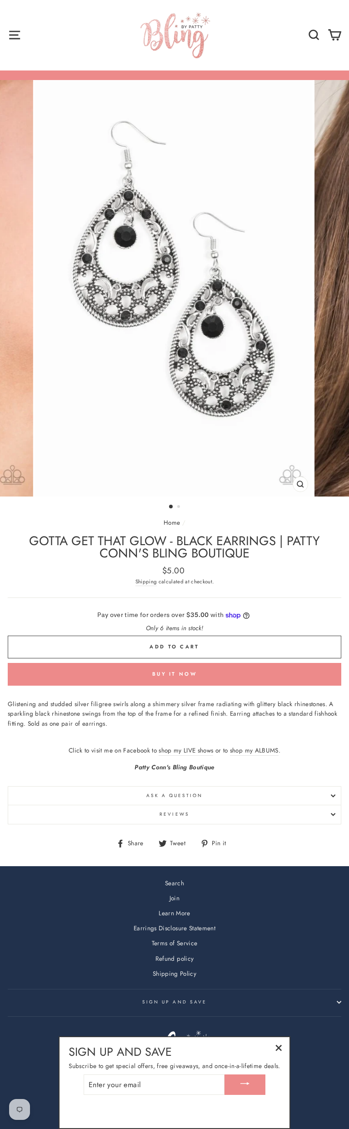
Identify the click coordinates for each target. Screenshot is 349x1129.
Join (174, 898)
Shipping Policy (174, 973)
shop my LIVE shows (186, 750)
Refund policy (174, 958)
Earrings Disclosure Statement (174, 928)
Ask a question (174, 795)
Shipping (146, 581)
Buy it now (174, 673)
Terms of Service (174, 943)
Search (174, 883)
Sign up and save (174, 1002)
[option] (174, 288)
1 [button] (171, 507)
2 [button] (179, 507)
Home (172, 522)
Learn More (174, 913)
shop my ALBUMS (254, 750)
